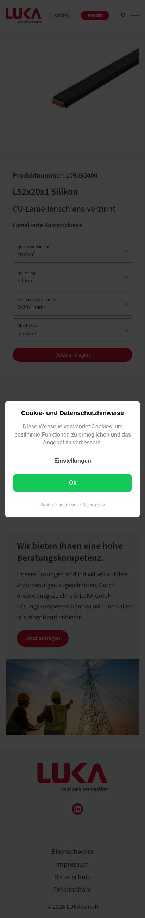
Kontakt (47, 504)
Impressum (69, 504)
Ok (72, 482)
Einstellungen (72, 460)
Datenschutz (94, 504)
